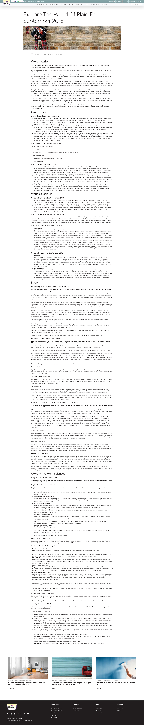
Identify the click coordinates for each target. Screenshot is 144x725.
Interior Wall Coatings (56, 708)
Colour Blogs (76, 710)
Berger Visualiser (99, 713)
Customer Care (120, 708)
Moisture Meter (99, 710)
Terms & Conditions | (27, 720)
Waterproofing (54, 717)
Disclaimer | (11, 720)
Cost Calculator (98, 708)
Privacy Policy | (18, 720)
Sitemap (119, 710)
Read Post (11, 688)
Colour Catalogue (77, 708)
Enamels (53, 713)
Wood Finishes (54, 715)
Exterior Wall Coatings (56, 710)
